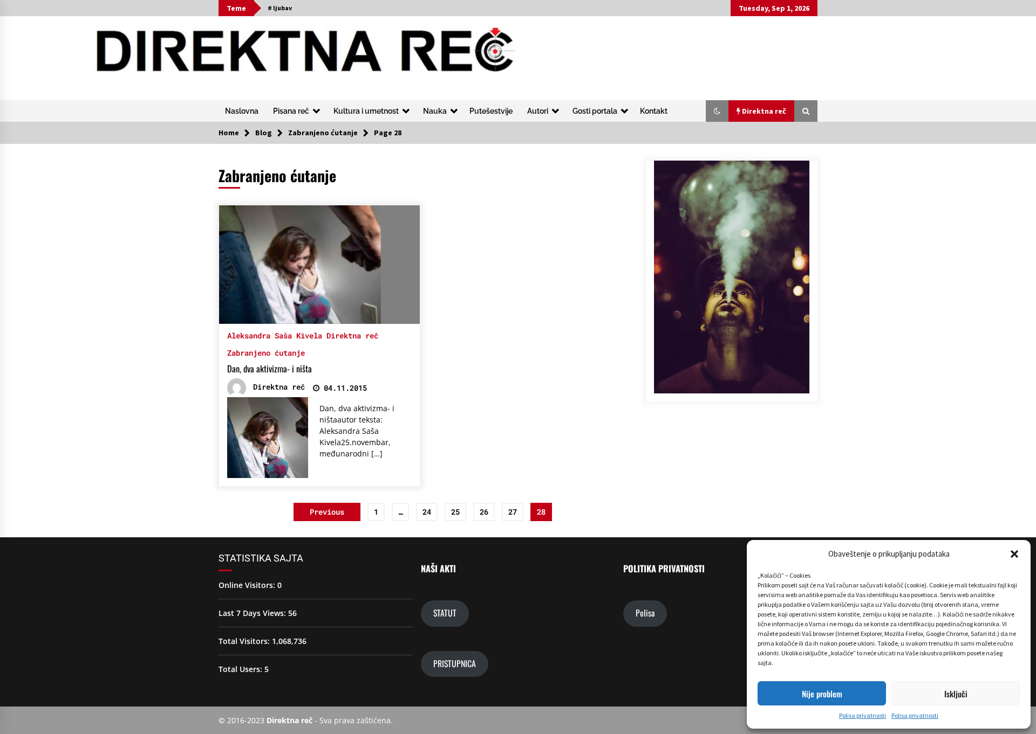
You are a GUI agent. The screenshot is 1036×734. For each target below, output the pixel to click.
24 (426, 512)
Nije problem (822, 694)
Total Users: (241, 669)
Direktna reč (352, 335)
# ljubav (280, 8)
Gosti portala (594, 111)
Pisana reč (291, 111)
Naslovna (241, 111)
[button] (1014, 554)
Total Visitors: (245, 641)
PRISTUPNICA (454, 663)
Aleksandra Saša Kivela (274, 335)
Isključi (955, 694)
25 (455, 512)
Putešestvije (491, 111)
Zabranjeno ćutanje (266, 352)
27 (512, 512)
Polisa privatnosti (862, 715)
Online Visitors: (248, 585)
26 (484, 512)
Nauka (435, 111)
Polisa (645, 612)
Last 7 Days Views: (253, 613)
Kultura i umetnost (366, 111)
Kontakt (653, 111)
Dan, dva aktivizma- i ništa (269, 368)
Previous (327, 512)
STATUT (444, 612)
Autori (537, 111)
